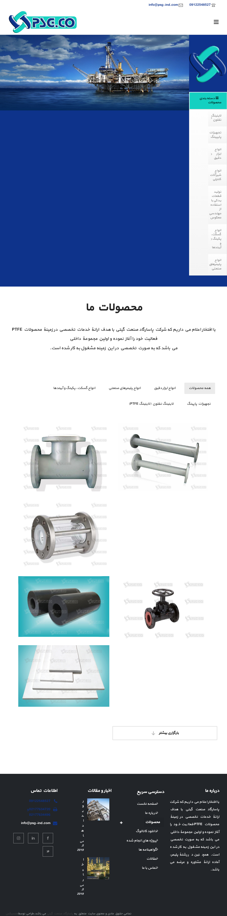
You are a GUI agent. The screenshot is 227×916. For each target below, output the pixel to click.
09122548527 (200, 5)
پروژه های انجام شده (141, 840)
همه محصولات (200, 388)
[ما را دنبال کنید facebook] (48, 838)
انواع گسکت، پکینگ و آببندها (74, 388)
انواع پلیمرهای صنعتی (125, 388)
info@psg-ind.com (163, 5)
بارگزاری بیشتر (168, 733)
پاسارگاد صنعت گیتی (60, 913)
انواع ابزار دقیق (165, 388)
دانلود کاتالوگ (146, 831)
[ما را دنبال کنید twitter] (48, 851)
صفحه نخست (147, 804)
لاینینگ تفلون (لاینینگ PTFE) (151, 404)
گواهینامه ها (147, 850)
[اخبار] (98, 868)
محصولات (152, 822)
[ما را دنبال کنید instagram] (18, 838)
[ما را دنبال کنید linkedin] (33, 838)
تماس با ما (149, 868)
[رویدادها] (98, 809)
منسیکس (11, 913)
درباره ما (151, 813)
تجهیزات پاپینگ (199, 404)
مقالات (151, 859)
